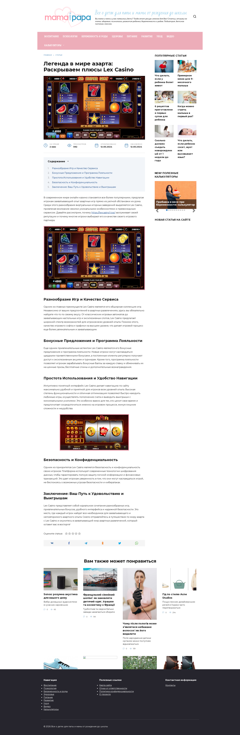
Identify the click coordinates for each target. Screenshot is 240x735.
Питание (48, 697)
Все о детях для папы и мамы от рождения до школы (141, 12)
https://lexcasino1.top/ (103, 212)
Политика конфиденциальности (116, 691)
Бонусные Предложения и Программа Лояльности (82, 173)
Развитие (49, 700)
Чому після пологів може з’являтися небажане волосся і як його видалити (140, 628)
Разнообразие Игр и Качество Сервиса (75, 168)
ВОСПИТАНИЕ (51, 36)
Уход (46, 703)
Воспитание (50, 685)
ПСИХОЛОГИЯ (70, 36)
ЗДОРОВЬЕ (117, 36)
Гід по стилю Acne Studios (174, 596)
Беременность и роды (56, 691)
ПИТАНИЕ (132, 36)
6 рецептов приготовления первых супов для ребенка (164, 113)
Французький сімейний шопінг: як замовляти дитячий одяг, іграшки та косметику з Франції (99, 599)
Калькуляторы (51, 709)
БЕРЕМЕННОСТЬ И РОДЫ (95, 36)
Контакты (170, 685)
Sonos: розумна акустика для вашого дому (61, 596)
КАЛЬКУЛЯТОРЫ (52, 45)
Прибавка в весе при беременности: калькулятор (175, 203)
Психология (50, 688)
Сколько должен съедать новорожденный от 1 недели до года (163, 150)
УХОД (159, 36)
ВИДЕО (170, 36)
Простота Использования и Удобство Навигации (80, 177)
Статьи (51, 134)
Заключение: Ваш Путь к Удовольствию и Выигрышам (84, 187)
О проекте (105, 694)
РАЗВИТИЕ (146, 36)
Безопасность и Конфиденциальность (74, 182)
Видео (47, 706)
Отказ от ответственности (113, 688)
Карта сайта (105, 685)
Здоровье (49, 694)
